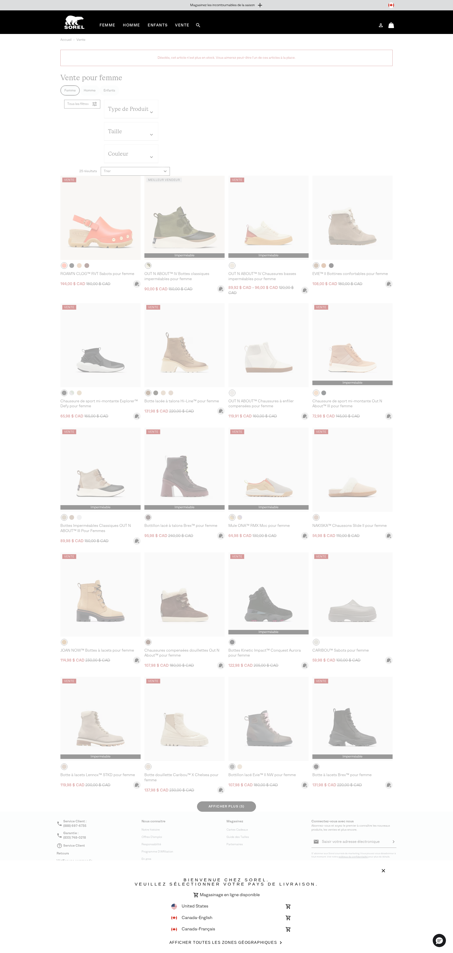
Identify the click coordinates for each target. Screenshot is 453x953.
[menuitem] (107, 25)
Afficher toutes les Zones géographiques (223, 943)
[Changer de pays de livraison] (391, 5)
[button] (439, 940)
